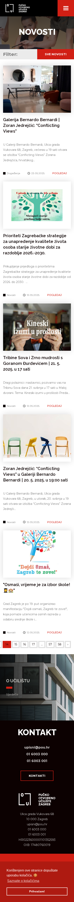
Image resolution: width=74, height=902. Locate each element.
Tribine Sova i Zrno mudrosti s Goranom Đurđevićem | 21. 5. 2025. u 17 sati (33, 363)
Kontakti (37, 776)
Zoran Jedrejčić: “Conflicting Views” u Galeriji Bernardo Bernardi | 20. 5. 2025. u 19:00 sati (35, 474)
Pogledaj (59, 173)
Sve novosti (55, 54)
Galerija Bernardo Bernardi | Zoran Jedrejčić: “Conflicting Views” (31, 125)
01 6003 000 (37, 754)
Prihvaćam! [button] (37, 891)
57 (50, 644)
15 (15, 644)
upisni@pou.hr (37, 747)
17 (33, 644)
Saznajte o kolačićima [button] (23, 881)
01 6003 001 (37, 761)
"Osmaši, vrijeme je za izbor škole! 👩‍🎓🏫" (36, 587)
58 (59, 644)
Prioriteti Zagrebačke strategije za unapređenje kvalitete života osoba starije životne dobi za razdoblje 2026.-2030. (34, 244)
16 (24, 644)
